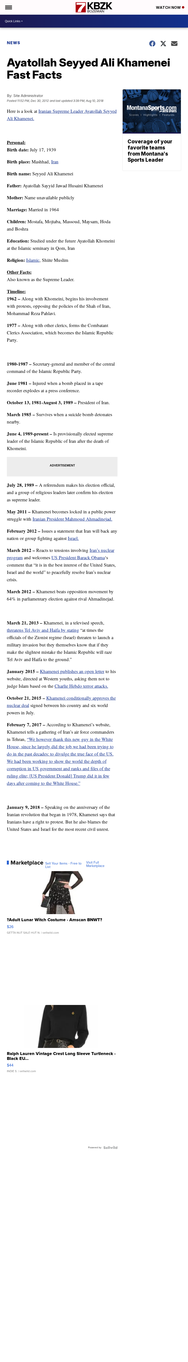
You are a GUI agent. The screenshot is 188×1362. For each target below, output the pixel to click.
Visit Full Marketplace (95, 864)
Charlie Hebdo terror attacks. (81, 686)
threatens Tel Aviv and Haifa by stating (43, 630)
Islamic (32, 260)
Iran (55, 161)
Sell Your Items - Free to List (63, 865)
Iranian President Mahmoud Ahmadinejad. (72, 519)
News (13, 42)
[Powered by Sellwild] (110, 1147)
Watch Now (169, 7)
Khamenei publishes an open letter (72, 671)
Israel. (73, 538)
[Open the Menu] (8, 7)
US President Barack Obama (78, 557)
